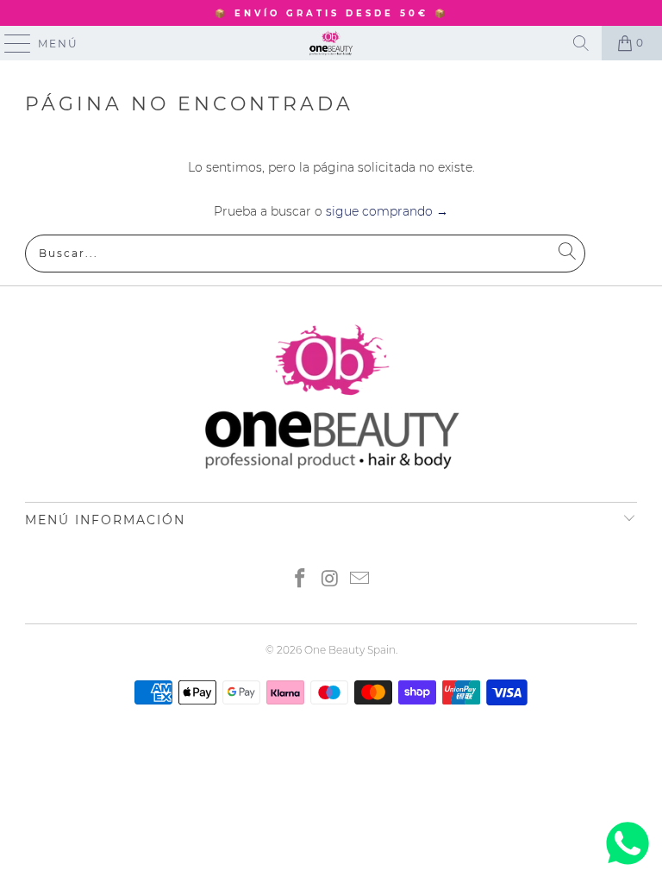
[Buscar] (581, 43)
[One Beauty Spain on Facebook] (300, 580)
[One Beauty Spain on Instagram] (330, 580)
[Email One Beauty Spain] (360, 580)
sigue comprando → (387, 211)
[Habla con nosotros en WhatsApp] (627, 865)
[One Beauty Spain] (331, 43)
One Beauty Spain (350, 649)
